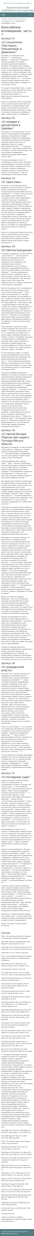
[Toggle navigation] (30, 15)
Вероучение (12, 19)
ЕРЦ (3, 15)
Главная (4, 19)
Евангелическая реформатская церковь (18, 9)
